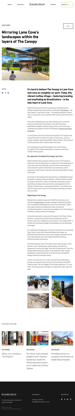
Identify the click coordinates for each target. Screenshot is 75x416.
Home (31, 3)
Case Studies (6, 25)
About (10, 4)
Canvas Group (8, 407)
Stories (53, 4)
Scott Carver (39, 202)
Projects (20, 4)
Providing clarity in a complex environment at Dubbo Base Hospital (62, 356)
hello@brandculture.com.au (41, 402)
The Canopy (64, 110)
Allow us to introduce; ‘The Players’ (11, 355)
